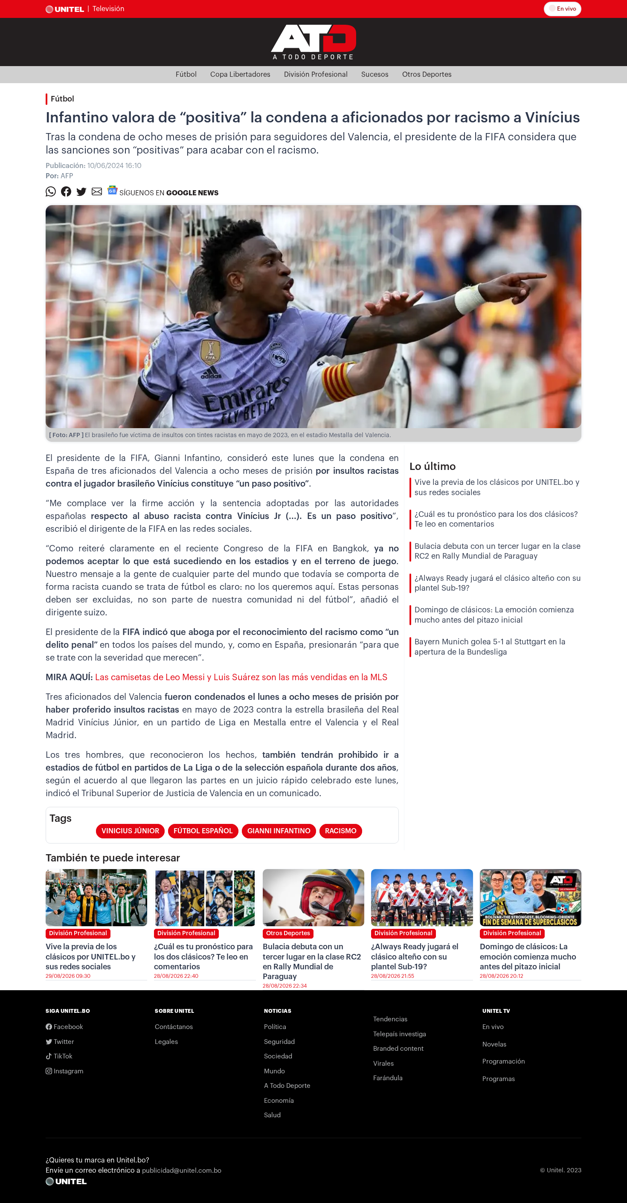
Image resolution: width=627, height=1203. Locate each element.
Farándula (388, 1078)
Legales (166, 1042)
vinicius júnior (130, 831)
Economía (279, 1101)
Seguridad (279, 1042)
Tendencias (390, 1019)
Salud (272, 1115)
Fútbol (186, 74)
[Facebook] (66, 191)
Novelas (494, 1044)
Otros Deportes (427, 74)
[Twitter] (81, 191)
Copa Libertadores (240, 74)
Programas (498, 1079)
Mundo (274, 1071)
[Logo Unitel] (313, 41)
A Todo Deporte (287, 1086)
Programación (503, 1061)
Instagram (68, 1071)
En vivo (566, 9)
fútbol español (203, 831)
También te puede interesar (113, 858)
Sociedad (278, 1056)
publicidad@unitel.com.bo (181, 1171)
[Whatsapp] (51, 191)
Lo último (432, 466)
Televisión (109, 9)
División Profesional (316, 74)
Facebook (67, 1027)
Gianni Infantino (279, 831)
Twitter (63, 1042)
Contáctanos (174, 1027)
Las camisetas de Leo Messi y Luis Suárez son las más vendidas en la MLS (241, 677)
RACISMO (341, 831)
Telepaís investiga (399, 1034)
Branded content (398, 1049)
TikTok (62, 1056)
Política (275, 1027)
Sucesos (375, 74)
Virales (383, 1064)
